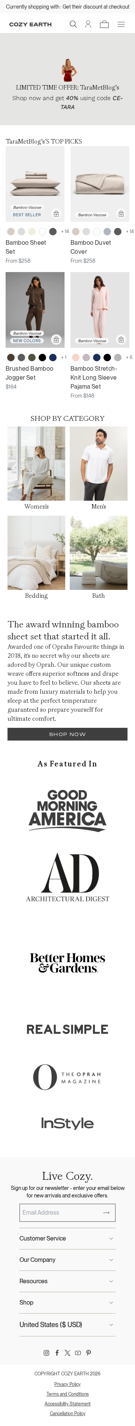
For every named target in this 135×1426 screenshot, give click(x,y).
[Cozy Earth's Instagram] (47, 1353)
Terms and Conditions (67, 1394)
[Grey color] (118, 357)
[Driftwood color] (11, 231)
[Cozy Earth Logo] (30, 24)
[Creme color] (32, 231)
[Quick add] (56, 213)
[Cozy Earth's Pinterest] (89, 1353)
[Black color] (42, 357)
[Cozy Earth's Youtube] (78, 1353)
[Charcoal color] (53, 231)
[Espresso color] (11, 357)
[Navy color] (53, 357)
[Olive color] (32, 357)
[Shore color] (107, 231)
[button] (73, 24)
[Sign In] (88, 24)
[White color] (42, 231)
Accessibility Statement (68, 1404)
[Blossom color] (76, 357)
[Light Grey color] (21, 231)
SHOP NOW (67, 734)
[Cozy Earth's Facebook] (57, 1353)
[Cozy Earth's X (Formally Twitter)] (67, 1353)
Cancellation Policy (68, 1413)
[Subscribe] (106, 1212)
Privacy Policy (67, 1384)
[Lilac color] (86, 357)
